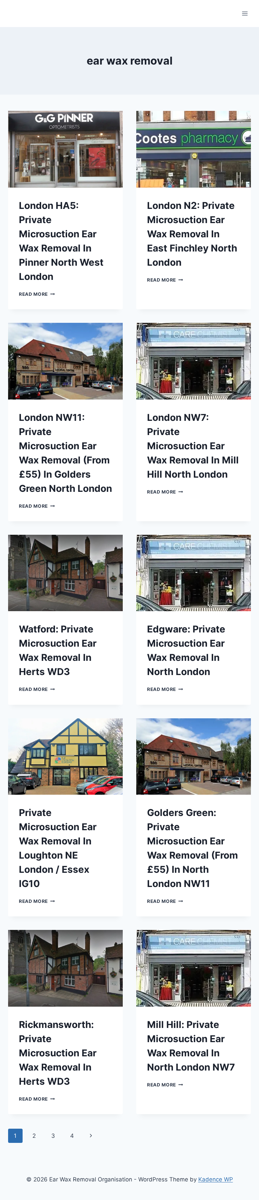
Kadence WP (215, 1179)
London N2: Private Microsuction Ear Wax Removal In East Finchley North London (192, 234)
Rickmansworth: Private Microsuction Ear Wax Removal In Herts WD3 (57, 1053)
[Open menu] (244, 13)
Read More (37, 294)
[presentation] (65, 149)
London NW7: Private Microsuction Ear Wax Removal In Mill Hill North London (193, 446)
